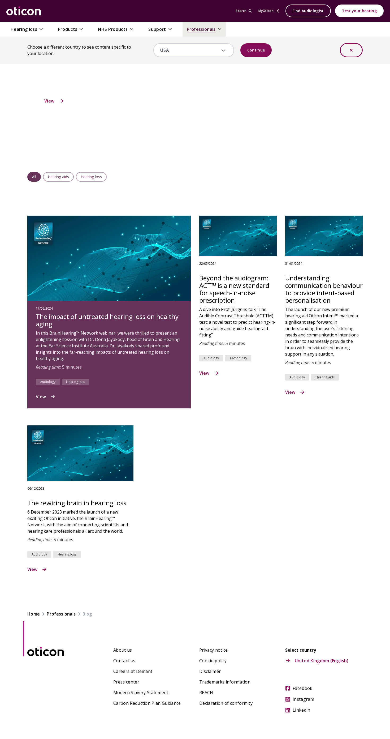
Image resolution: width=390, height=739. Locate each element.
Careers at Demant (132, 671)
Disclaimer (210, 671)
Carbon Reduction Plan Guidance (147, 703)
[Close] (351, 50)
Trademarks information (224, 682)
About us (122, 650)
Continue (256, 50)
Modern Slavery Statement (140, 692)
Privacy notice (213, 650)
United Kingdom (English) (322, 661)
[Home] (23, 10)
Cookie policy (213, 661)
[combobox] (189, 50)
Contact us (124, 661)
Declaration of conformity (226, 703)
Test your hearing (359, 10)
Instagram (303, 699)
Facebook (303, 688)
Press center (126, 682)
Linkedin (301, 710)
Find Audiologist (308, 10)
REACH (206, 692)
